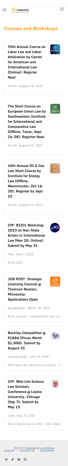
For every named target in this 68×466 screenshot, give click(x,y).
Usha (11, 415)
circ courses (18, 316)
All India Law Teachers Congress (33, 365)
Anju (11, 254)
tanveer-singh (17, 357)
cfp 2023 (16, 262)
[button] (4, 9)
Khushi (12, 86)
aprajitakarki (17, 308)
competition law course (48, 316)
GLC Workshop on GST (26, 424)
